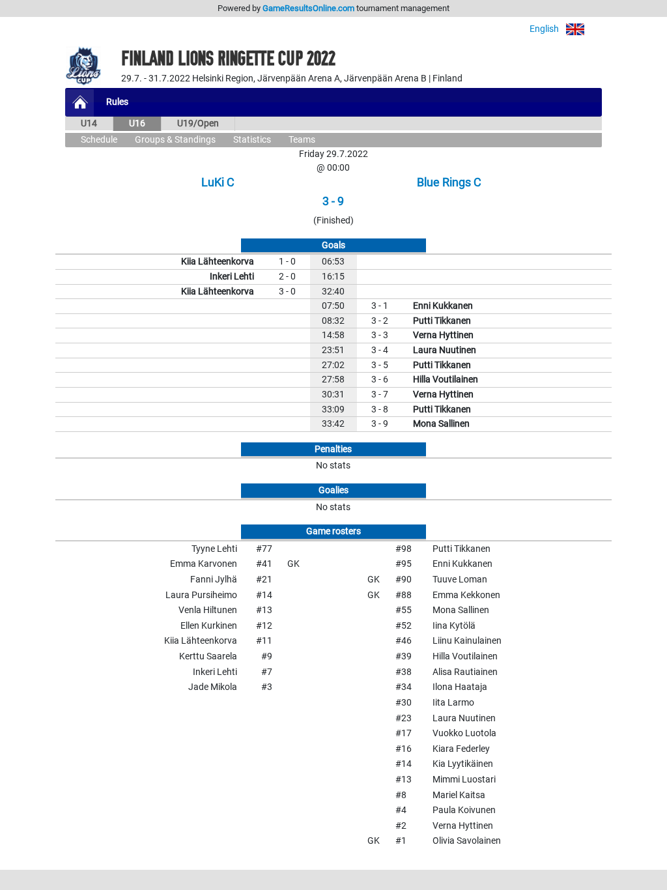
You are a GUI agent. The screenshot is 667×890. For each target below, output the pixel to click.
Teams (302, 139)
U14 (89, 123)
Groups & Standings (175, 139)
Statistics (252, 139)
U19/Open (198, 123)
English (545, 29)
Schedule (99, 139)
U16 (137, 123)
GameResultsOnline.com (308, 8)
